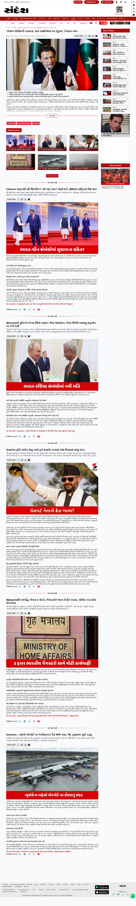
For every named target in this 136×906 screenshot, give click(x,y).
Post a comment (52, 176)
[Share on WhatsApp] (132, 896)
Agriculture (52, 23)
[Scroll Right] (87, 23)
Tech (61, 23)
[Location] (121, 2)
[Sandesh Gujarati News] (18, 9)
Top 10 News (108, 31)
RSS (34, 889)
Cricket (80, 18)
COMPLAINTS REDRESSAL (10, 891)
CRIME (93, 18)
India (49, 18)
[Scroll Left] (6, 23)
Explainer (21, 23)
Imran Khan (11, 123)
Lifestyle (100, 18)
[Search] (125, 2)
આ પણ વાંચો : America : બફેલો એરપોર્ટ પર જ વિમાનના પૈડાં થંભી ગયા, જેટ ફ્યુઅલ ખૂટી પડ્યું (40, 431)
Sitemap (40, 889)
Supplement (91, 2)
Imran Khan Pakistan (24, 123)
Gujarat (15, 18)
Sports (87, 18)
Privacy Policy (51, 889)
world (14, 27)
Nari (68, 23)
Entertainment (112, 18)
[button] (42, 18)
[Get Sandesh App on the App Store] (102, 892)
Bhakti (121, 18)
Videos (13, 23)
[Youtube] (134, 15)
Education (32, 23)
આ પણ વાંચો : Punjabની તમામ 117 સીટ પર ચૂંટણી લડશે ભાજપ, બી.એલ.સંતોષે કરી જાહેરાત (39, 304)
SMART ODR (23, 891)
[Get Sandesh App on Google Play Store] (102, 887)
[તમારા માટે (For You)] (96, 23)
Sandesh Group (64, 889)
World (73, 18)
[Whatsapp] (134, 2)
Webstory (56, 18)
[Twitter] (134, 8)
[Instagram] (134, 12)
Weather (42, 18)
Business (65, 18)
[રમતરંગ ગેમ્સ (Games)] (91, 23)
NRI (75, 23)
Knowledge (42, 23)
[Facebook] (134, 5)
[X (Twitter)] (93, 36)
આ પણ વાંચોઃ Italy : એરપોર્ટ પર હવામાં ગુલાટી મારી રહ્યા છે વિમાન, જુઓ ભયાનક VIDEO (38, 852)
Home (9, 18)
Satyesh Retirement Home (80, 889)
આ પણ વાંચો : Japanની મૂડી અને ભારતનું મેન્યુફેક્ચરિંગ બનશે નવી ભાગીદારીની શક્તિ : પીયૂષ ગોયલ (42, 716)
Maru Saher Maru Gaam (28, 18)
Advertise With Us (23, 889)
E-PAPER (79, 2)
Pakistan (36, 123)
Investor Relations (9, 889)
